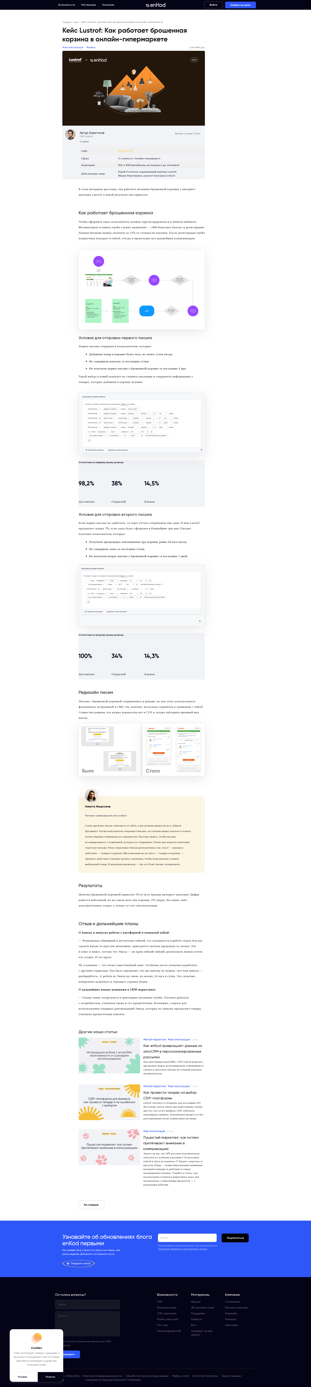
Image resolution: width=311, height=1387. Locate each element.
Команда (230, 1319)
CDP (159, 1301)
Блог (194, 1325)
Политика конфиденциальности (102, 1375)
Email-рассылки (166, 1307)
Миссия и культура (236, 1307)
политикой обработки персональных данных (182, 1249)
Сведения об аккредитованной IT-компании (113, 1379)
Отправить (67, 1354)
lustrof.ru (125, 151)
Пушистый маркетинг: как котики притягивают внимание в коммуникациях (171, 1143)
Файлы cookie (180, 1375)
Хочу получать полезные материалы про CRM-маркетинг (85, 1343)
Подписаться (235, 1237)
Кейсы (91, 47)
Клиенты (196, 1319)
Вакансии (231, 1313)
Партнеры (231, 1325)
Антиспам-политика (205, 1375)
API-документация (202, 1307)
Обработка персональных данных (147, 1375)
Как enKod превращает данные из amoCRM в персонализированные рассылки (172, 1051)
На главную (91, 1204)
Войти (213, 4)
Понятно (50, 1376)
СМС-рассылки (166, 1313)
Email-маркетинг (155, 1039)
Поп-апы (162, 1325)
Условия (22, 1376)
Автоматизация (73, 47)
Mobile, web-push (167, 1319)
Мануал (196, 1301)
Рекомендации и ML (169, 1330)
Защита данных (231, 1375)
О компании (232, 1301)
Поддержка (198, 1313)
